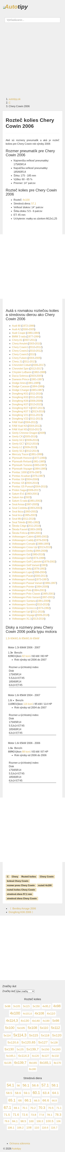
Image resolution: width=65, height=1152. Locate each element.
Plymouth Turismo (22, 465)
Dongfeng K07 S (21, 411)
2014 (35, 451)
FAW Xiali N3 (19, 426)
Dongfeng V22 (20, 418)
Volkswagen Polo (22, 590)
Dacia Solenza (20, 375)
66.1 (28, 1100)
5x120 (57, 1035)
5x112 (55, 1028)
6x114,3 (23, 1055)
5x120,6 (13, 1042)
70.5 (50, 1107)
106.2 (20, 1127)
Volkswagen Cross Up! (25, 547)
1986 (31, 325)
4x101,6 (27, 1013)
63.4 (46, 1093)
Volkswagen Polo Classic (26, 593)
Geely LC (17, 447)
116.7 (54, 1127)
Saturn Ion (18, 497)
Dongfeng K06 (20, 400)
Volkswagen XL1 (21, 618)
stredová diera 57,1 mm (19, 894)
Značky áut (8, 991)
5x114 (7, 1035)
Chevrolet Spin (20, 368)
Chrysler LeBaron (22, 372)
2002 (38, 500)
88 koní (26, 751)
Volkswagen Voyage (23, 615)
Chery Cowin (47, 876)
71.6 (16, 1114)
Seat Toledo (18, 522)
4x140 (36, 1020)
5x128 (54, 1042)
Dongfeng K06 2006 (21, 912)
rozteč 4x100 (45, 885)
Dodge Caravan (21, 386)
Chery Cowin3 (20, 354)
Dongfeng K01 (20, 393)
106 (58, 1121)
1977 (30, 336)
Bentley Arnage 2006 (22, 908)
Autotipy (16, 1148)
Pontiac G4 (18, 479)
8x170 (57, 1062)
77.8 (41, 1114)
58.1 (55, 1085)
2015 (39, 404)
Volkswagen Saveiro (23, 604)
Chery (15, 876)
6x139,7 (20, 1063)
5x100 (9, 1028)
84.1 (15, 1121)
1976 (31, 472)
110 (36, 1127)
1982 (36, 372)
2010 (38, 343)
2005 (31, 329)
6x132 (55, 1055)
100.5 (49, 1121)
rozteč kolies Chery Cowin (21, 889)
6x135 (7, 1062)
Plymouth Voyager (22, 468)
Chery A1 (17, 340)
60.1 (36, 1093)
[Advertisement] (32, 58)
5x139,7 (33, 1049)
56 (18, 1085)
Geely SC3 (18, 451)
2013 (32, 361)
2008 (46, 601)
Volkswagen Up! (21, 611)
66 (20, 1100)
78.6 (6, 1121)
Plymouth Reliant (21, 461)
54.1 (10, 1085)
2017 (41, 365)
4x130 (25, 1020)
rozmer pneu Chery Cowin (21, 885)
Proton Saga (19, 490)
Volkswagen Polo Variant (26, 597)
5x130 (9, 1049)
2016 (39, 393)
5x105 (21, 1028)
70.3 (41, 1108)
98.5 (23, 1121)
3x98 (7, 1006)
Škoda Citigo (19, 525)
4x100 (26, 199)
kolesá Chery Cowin (17, 881)
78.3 (58, 1114)
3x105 (16, 1006)
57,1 (33, 203)
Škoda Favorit (20, 529)
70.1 (24, 1107)
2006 (35, 365)
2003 (31, 343)
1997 (40, 379)
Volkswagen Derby (22, 550)
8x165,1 (45, 1062)
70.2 (33, 1107)
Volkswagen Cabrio (23, 536)
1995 (27, 515)
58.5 (9, 1093)
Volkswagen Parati (22, 576)
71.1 (58, 1107)
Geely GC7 (18, 443)
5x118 (45, 1035)
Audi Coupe (18, 333)
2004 (31, 358)
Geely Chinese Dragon (25, 433)
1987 (40, 390)
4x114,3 (12, 1020)
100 (31, 1121)
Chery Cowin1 (20, 347)
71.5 (7, 1114)
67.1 (7, 1107)
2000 (25, 329)
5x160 (56, 1049)
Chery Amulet (19, 343)
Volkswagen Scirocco (24, 608)
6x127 (45, 1055)
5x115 (33, 1035)
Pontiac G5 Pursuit (22, 486)
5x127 (43, 1042)
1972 (25, 325)
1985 (36, 383)
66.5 (37, 1100)
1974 (35, 558)
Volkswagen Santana (24, 601)
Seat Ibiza (17, 511)
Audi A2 (16, 329)
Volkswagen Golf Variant (25, 565)
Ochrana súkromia (19, 1143)
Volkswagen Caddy (23, 540)
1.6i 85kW (22, 638)
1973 (38, 579)
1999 (39, 454)
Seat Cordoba (20, 508)
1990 (43, 458)
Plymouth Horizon (22, 458)
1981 (30, 383)
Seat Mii (16, 518)
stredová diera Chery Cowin (22, 898)
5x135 (20, 1049)
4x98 (57, 1006)
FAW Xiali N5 (19, 429)
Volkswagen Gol (21, 554)
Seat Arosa (18, 504)
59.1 (27, 1093)
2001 (35, 493)
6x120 (35, 1055)
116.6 (45, 1127)
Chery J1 (17, 361)
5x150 (45, 1049)
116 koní (28, 704)
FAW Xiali (17, 422)
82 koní (26, 656)
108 (29, 1127)
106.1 (11, 1127)
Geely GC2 (18, 440)
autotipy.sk (15, 99)
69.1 (16, 1107)
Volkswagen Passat (23, 579)
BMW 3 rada (19, 336)
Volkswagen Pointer (23, 586)
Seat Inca (17, 515)
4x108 (39, 1013)
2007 (27, 340)
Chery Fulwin (19, 358)
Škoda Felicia (19, 533)
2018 (32, 518)
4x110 (51, 1013)
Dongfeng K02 (20, 397)
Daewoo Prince (20, 379)
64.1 (55, 1093)
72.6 (25, 1114)
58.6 (18, 1093)
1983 (33, 390)
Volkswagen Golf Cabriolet (27, 561)
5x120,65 (28, 1042)
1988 (42, 372)
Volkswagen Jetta (22, 568)
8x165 (33, 1062)
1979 (38, 540)
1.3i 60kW (11, 638)
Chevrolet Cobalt (21, 365)
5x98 (55, 1020)
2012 (39, 347)
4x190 (46, 1020)
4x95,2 (46, 1006)
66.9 (54, 1100)
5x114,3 (19, 1035)
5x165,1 (10, 1055)
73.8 (33, 1114)
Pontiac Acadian (21, 476)
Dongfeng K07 (20, 404)
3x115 (26, 1006)
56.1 (26, 1085)
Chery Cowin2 (20, 350)
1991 (33, 379)
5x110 (44, 1028)
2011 (33, 340)
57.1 (45, 1085)
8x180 (32, 1069)
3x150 (36, 1006)
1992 (36, 522)
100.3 (39, 1121)
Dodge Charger (20, 390)
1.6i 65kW (33, 638)
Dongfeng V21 (20, 415)
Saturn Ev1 (18, 493)
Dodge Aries (19, 383)
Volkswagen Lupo (22, 572)
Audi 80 (16, 325)
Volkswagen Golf (21, 558)
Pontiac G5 (18, 483)
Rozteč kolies (28, 876)
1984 (36, 333)
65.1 (11, 1100)
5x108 (32, 1028)
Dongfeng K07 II (21, 408)
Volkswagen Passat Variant (27, 583)
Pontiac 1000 (19, 472)
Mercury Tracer (20, 454)
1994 (36, 336)
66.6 (45, 1100)
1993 (29, 493)
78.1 (49, 1114)
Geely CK (17, 436)
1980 (29, 333)
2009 (39, 400)
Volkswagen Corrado (23, 543)
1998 (41, 558)
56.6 (35, 1085)
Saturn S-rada (20, 500)
